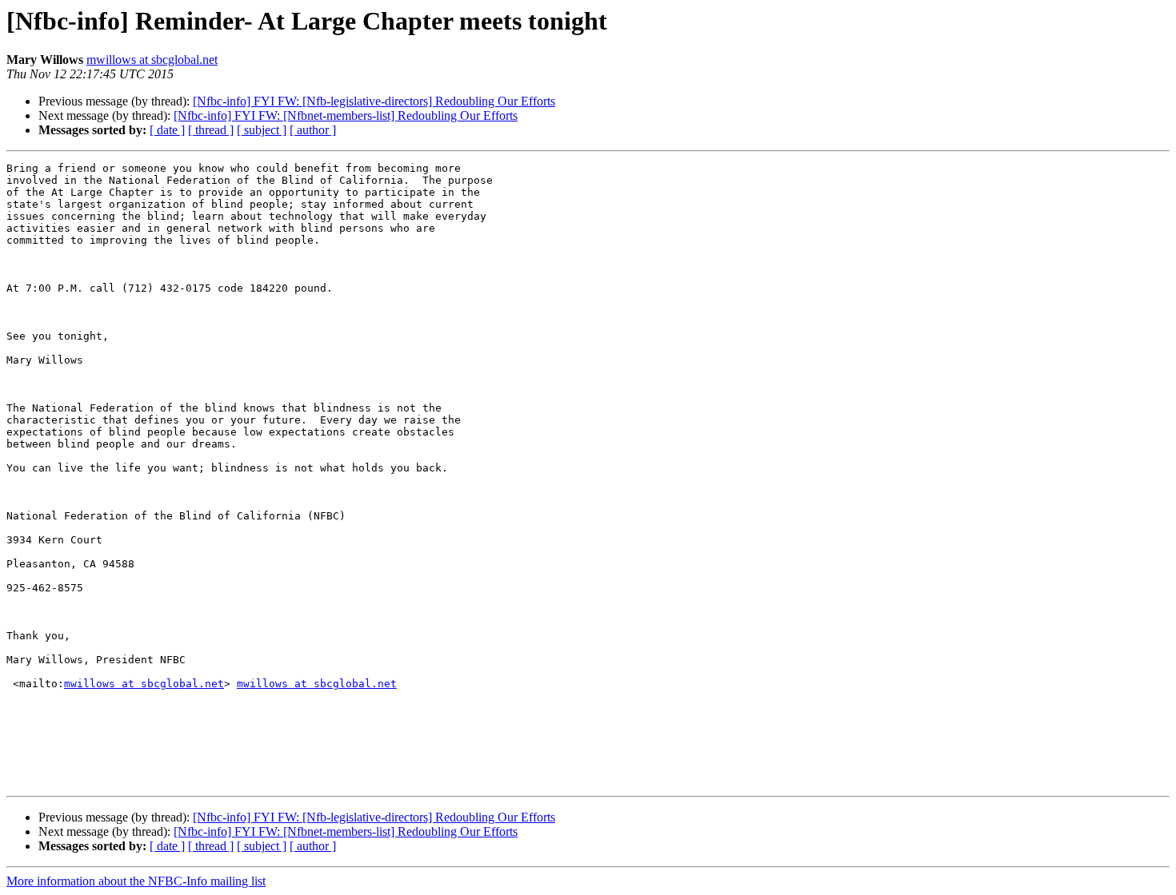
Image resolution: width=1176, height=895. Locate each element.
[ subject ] (261, 130)
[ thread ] (211, 130)
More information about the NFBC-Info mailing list (136, 881)
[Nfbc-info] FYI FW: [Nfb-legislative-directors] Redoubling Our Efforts (374, 101)
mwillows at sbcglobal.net (152, 59)
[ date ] (167, 130)
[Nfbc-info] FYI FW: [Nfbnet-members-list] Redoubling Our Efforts (346, 115)
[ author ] (313, 130)
